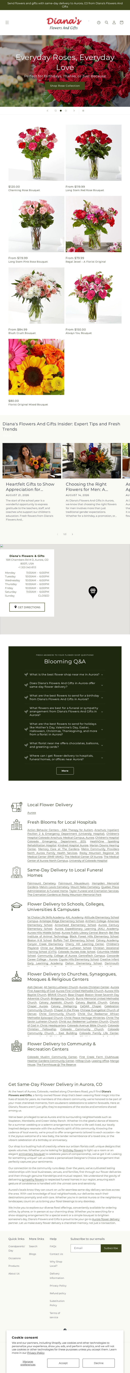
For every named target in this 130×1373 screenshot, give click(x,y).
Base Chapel (76, 994)
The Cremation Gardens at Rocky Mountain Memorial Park (64, 894)
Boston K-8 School (39, 940)
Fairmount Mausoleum (73, 883)
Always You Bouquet (79, 333)
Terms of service (55, 1315)
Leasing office (100, 1060)
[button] (7, 22)
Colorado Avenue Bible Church (86, 1025)
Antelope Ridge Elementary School (61, 921)
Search (33, 1246)
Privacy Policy (36, 1352)
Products (13, 1265)
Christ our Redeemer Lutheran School (65, 948)
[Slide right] (72, 534)
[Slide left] (57, 534)
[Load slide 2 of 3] (60, 110)
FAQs (53, 1246)
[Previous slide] (47, 110)
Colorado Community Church (82, 1029)
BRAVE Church (57, 994)
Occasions (14, 1258)
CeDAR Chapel (90, 1006)
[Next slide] (74, 110)
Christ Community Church (57, 1013)
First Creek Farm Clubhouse (98, 1057)
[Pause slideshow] (82, 110)
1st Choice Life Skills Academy (45, 917)
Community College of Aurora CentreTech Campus (71, 955)
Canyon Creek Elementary (45, 944)
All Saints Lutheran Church (61, 987)
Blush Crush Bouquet (22, 333)
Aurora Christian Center (94, 987)
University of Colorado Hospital (88, 860)
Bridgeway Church (62, 998)
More (65, 770)
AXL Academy (74, 917)
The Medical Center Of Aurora (83, 856)
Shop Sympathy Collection (65, 85)
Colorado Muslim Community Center (52, 1057)
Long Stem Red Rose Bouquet (85, 190)
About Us (13, 1273)
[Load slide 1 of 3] (55, 110)
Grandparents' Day (16, 1248)
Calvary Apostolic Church (56, 1002)
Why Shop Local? (56, 1263)
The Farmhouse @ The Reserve (56, 1064)
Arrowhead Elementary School (75, 925)
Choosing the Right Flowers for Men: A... (87, 487)
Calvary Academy (107, 940)
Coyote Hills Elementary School (79, 959)
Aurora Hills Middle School (43, 932)
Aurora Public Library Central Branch (85, 932)
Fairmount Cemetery (41, 883)
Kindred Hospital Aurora (73, 845)
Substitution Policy (57, 1303)
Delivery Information (57, 1275)
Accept (63, 1363)
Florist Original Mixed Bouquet (28, 404)
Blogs (32, 1254)
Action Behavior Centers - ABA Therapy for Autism (60, 830)
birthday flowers (73, 1150)
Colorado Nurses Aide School (76, 951)
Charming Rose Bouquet (24, 190)
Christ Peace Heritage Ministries (84, 1017)
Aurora (31, 812)
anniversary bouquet (32, 1154)
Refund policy (58, 1293)
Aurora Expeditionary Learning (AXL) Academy (86, 928)
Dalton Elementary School (83, 963)
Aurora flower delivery (106, 1219)
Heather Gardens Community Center (50, 1060)
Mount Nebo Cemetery (85, 887)
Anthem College (95, 921)
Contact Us (56, 1254)
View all (7, 435)
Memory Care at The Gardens (58, 849)
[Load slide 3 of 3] (65, 110)
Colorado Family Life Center (98, 1033)
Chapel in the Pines (66, 1010)
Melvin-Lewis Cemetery (54, 887)
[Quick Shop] (99, 23)
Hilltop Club (82, 1060)
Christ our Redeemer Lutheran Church (83, 1021)
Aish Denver (35, 987)
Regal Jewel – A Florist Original (86, 261)
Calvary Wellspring (64, 1006)
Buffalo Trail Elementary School (73, 940)
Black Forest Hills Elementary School (94, 936)
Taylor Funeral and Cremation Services (93, 891)
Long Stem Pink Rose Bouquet (28, 261)
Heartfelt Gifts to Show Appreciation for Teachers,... (30, 487)
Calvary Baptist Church (91, 1002)
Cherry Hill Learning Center (85, 944)
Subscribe (111, 1248)
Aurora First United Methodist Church (79, 990)
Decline (98, 1363)
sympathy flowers (33, 1179)
